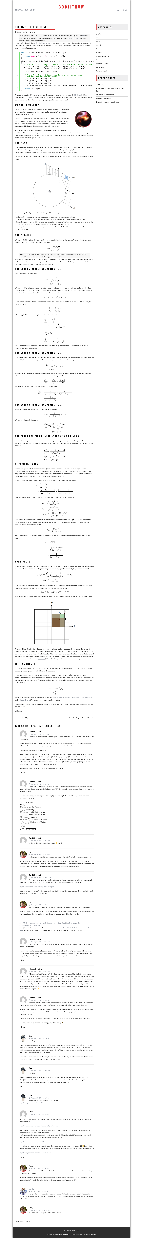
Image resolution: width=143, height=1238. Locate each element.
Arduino (99, 41)
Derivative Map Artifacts (104, 98)
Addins (98, 34)
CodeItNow (71, 7)
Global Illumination (102, 56)
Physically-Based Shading (105, 95)
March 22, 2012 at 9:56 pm (40, 1191)
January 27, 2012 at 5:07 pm (40, 1038)
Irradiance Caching (102, 63)
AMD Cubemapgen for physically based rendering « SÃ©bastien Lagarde (50, 923)
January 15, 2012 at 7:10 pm (40, 734)
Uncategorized (101, 71)
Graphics (99, 60)
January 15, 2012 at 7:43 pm (40, 841)
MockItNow (100, 67)
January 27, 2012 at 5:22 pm (40, 1071)
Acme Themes (91, 1234)
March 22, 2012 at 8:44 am (40, 1114)
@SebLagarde (57, 697)
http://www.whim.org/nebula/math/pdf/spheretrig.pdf (37, 887)
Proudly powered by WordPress (58, 1234)
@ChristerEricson (24, 700)
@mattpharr (67, 697)
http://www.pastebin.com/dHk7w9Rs (32, 1103)
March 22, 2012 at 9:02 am (40, 1168)
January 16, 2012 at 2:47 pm (31, 925)
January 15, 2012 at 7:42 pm (40, 784)
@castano (41, 659)
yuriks (31, 1189)
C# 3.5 (98, 45)
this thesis (77, 95)
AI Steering (100, 85)
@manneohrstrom (29, 97)
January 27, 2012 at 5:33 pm (40, 1098)
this (83, 36)
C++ (97, 49)
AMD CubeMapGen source (43, 43)
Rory (33, 32)
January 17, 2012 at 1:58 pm (40, 1000)
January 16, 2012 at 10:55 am (41, 905)
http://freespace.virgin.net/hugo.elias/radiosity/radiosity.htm (39, 1126)
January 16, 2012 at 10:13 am (41, 877)
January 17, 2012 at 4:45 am (40, 971)
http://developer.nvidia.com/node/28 (32, 1142)
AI (97, 38)
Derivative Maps (23, 718)
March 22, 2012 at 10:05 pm (40, 1210)
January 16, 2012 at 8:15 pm (40, 942)
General (19, 711)
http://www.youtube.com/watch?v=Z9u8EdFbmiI (36, 1153)
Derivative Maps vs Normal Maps (80, 718)
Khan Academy (74, 38)
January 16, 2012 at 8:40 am (40, 854)
